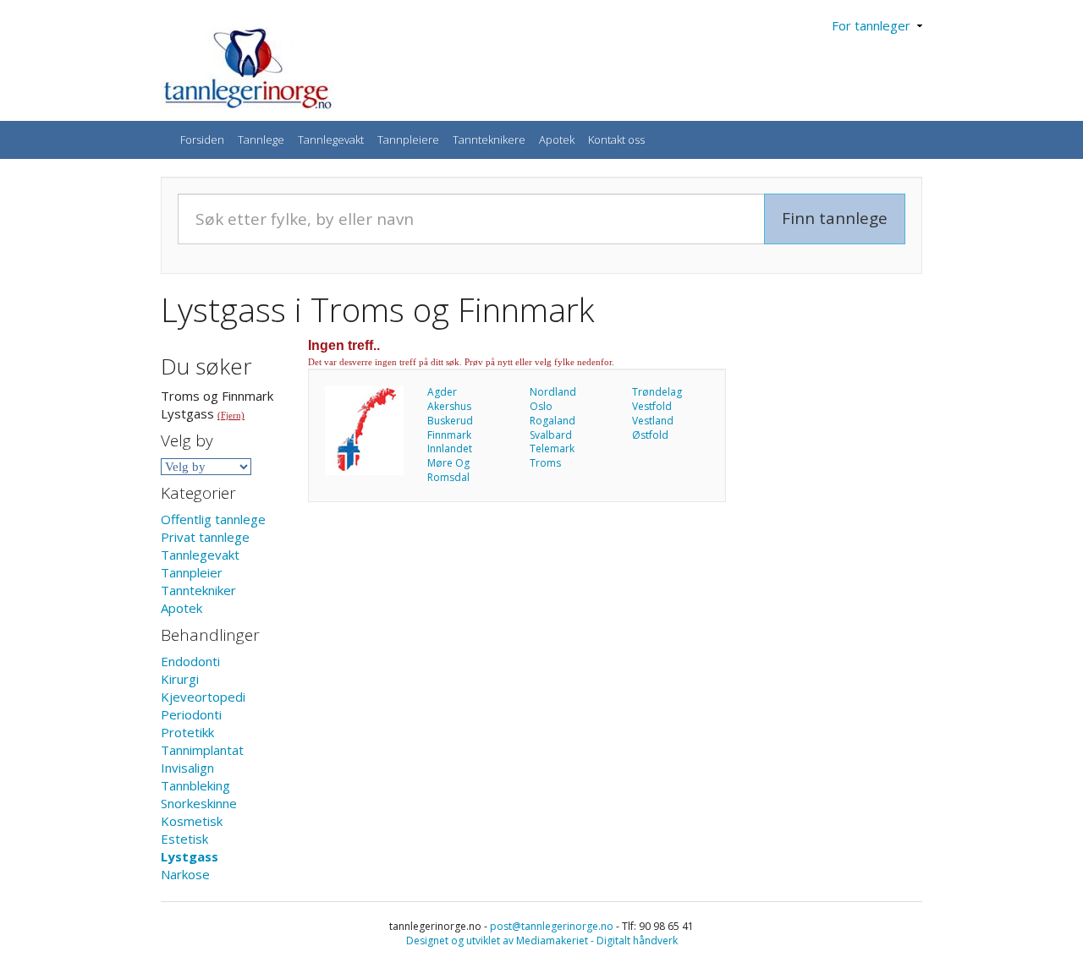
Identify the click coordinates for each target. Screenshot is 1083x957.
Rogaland (552, 420)
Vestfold (652, 406)
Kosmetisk (192, 820)
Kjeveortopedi (203, 696)
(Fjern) (231, 415)
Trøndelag (657, 392)
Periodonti (191, 714)
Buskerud (450, 420)
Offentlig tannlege (213, 519)
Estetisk (184, 838)
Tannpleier (192, 572)
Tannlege (261, 139)
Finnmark (449, 435)
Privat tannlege (205, 536)
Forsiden (202, 139)
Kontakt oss (616, 139)
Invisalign (187, 767)
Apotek (556, 139)
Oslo (541, 406)
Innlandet (449, 448)
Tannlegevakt (331, 139)
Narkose (185, 874)
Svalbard (551, 435)
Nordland (553, 392)
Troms (545, 463)
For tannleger (874, 25)
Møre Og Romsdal (448, 470)
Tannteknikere (489, 139)
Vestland (652, 420)
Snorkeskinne (199, 803)
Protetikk (187, 732)
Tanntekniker (198, 590)
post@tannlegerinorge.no (551, 926)
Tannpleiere (408, 139)
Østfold (650, 435)
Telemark (552, 448)
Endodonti (190, 661)
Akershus (449, 406)
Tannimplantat (202, 749)
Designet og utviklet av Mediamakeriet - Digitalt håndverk (542, 940)
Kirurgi (180, 678)
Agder (442, 392)
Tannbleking (195, 785)
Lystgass (189, 856)
